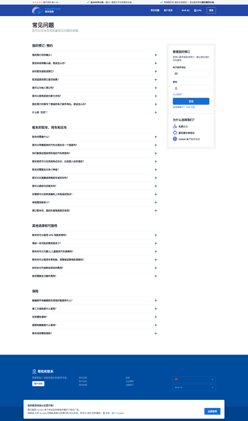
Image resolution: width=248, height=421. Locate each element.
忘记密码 (130, 381)
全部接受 (212, 411)
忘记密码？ (178, 94)
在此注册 (190, 107)
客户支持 (168, 10)
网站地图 (83, 385)
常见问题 (155, 10)
